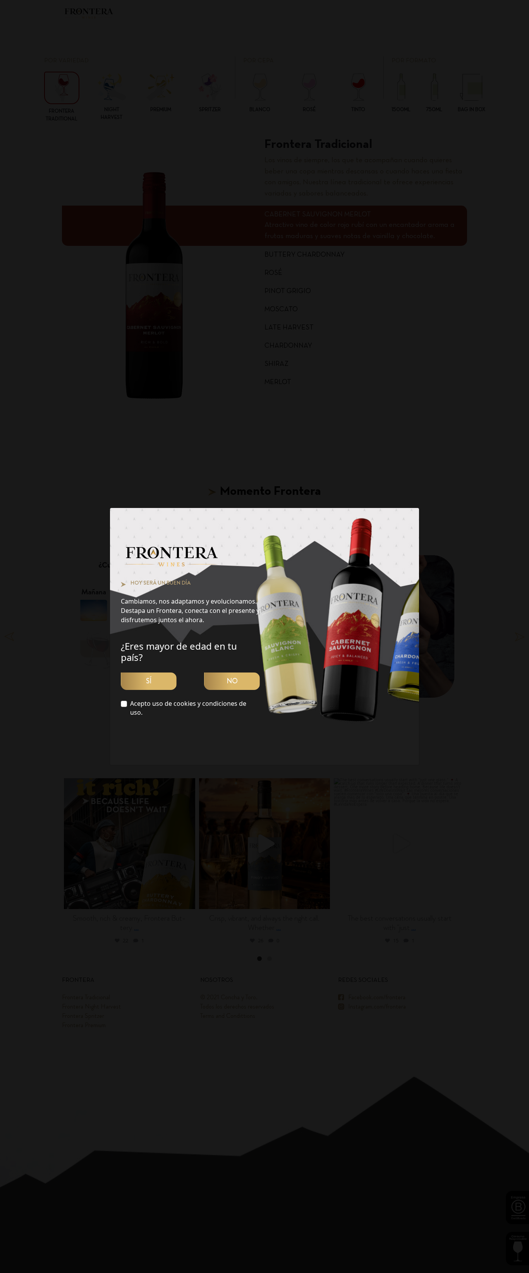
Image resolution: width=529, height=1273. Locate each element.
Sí (148, 681)
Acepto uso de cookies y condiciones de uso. (188, 708)
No (232, 681)
